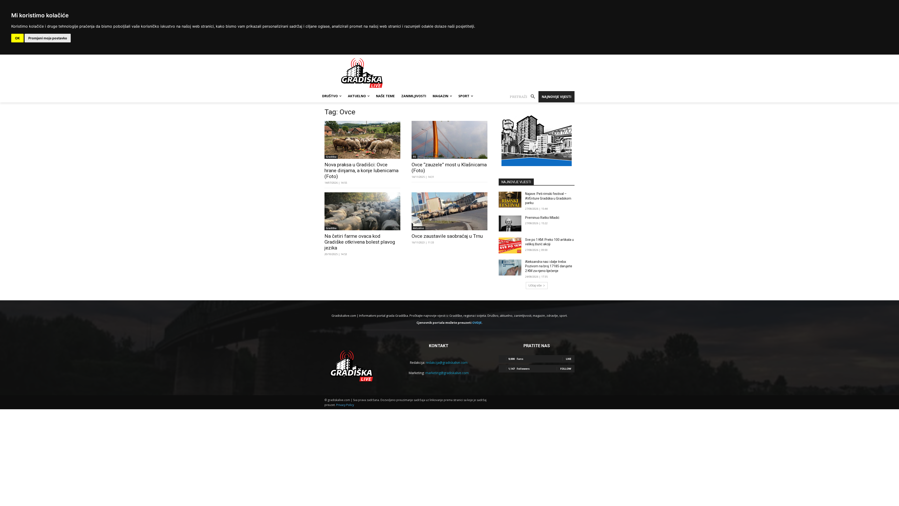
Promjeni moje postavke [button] (47, 38)
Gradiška (331, 156)
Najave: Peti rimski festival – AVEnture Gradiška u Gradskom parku (548, 198)
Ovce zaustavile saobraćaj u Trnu (447, 236)
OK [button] (17, 38)
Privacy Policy (345, 405)
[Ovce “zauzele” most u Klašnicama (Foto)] (449, 140)
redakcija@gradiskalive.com (447, 362)
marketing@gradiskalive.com (447, 373)
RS (414, 156)
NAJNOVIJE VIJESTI (516, 182)
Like (568, 359)
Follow (565, 368)
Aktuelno (418, 228)
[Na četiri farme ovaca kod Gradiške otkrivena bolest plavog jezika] (362, 211)
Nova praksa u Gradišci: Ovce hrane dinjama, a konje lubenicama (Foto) (361, 170)
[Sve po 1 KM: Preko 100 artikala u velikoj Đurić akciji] (510, 245)
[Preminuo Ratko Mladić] (510, 223)
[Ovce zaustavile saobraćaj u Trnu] (449, 211)
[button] (524, 96)
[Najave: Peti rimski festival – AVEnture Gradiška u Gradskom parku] (510, 200)
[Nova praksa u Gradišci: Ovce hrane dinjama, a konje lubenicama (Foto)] (362, 140)
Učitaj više (535, 285)
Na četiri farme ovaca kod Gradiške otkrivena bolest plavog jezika (359, 242)
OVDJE (477, 322)
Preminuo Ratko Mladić (542, 218)
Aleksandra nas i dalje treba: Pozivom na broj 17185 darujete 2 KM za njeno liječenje (548, 266)
